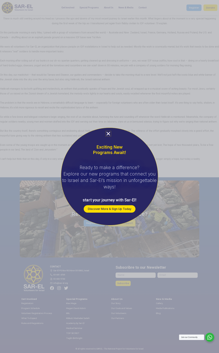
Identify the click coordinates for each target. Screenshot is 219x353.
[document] (109, 176)
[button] (108, 133)
